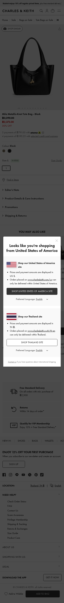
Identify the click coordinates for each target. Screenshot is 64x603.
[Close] (56, 240)
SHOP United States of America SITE (32, 291)
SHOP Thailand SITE (32, 342)
